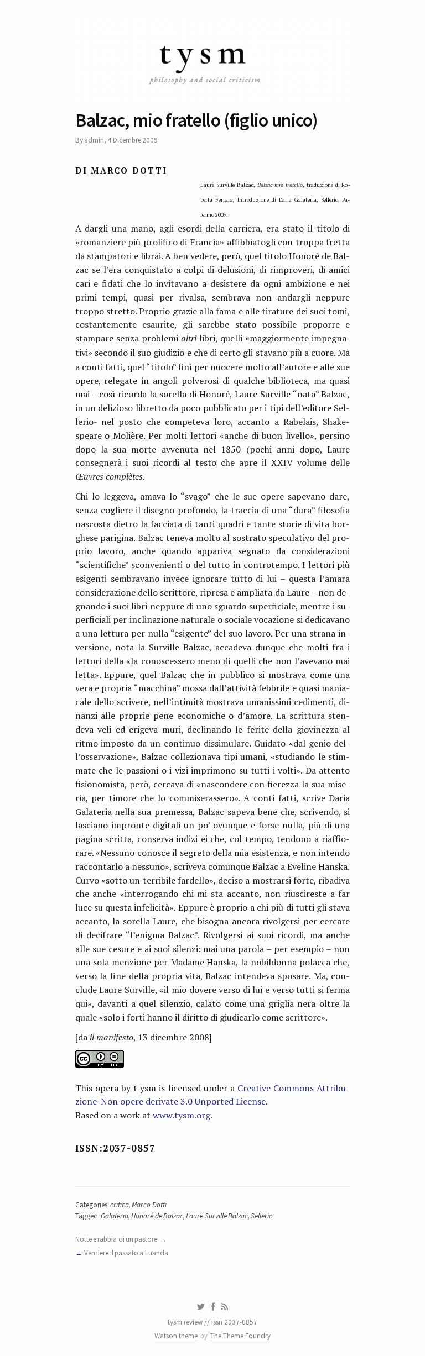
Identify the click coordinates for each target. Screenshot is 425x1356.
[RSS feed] (225, 1306)
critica (119, 1205)
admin (94, 140)
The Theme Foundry (240, 1336)
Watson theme (176, 1336)
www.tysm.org (181, 1115)
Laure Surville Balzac (217, 1216)
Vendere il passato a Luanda (126, 1253)
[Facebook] (213, 1306)
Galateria (114, 1216)
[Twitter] (200, 1306)
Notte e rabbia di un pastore (116, 1239)
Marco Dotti (149, 1205)
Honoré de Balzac (157, 1216)
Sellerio (262, 1216)
